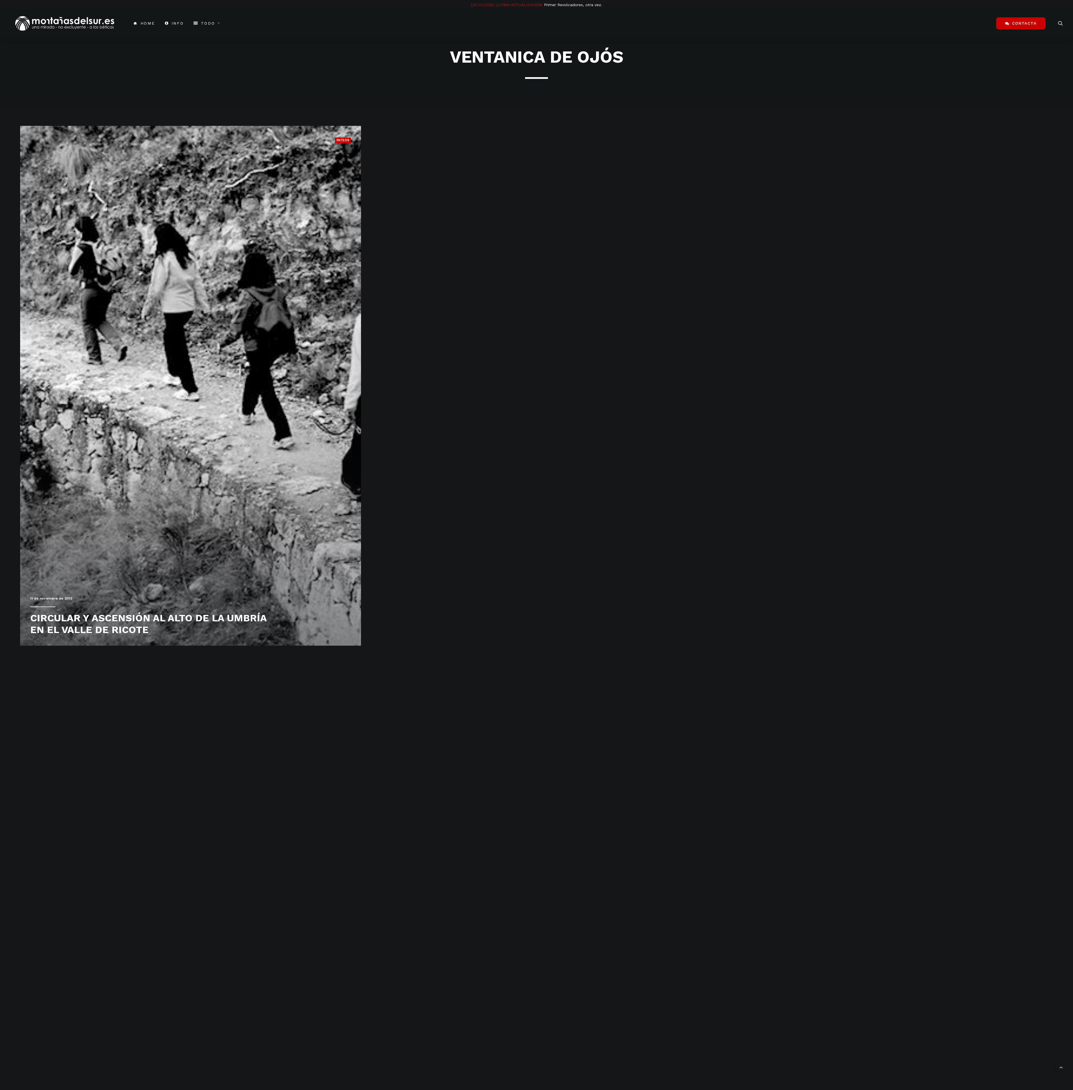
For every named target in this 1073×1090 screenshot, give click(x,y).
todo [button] (208, 23)
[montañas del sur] (64, 23)
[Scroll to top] (1061, 1066)
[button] (1060, 23)
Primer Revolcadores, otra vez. (573, 5)
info (178, 23)
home (148, 23)
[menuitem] (144, 23)
